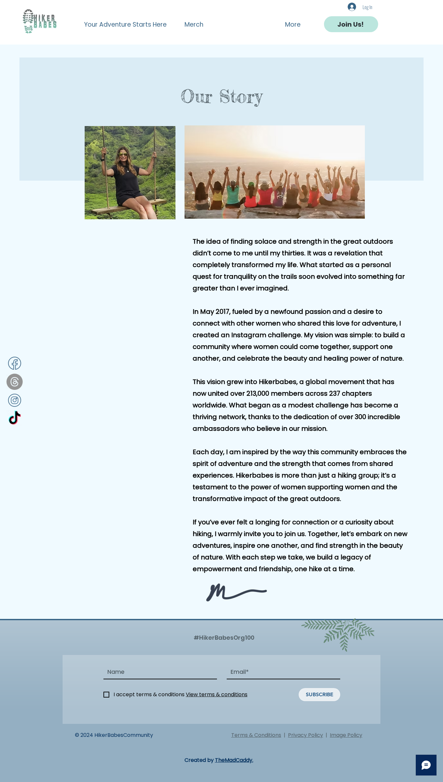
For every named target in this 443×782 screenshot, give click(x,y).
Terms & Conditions (256, 735)
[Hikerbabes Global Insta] (14, 400)
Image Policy (346, 735)
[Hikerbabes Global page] (14, 419)
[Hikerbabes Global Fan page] (14, 363)
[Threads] (14, 382)
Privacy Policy (305, 735)
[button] (129, 21)
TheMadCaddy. (234, 760)
